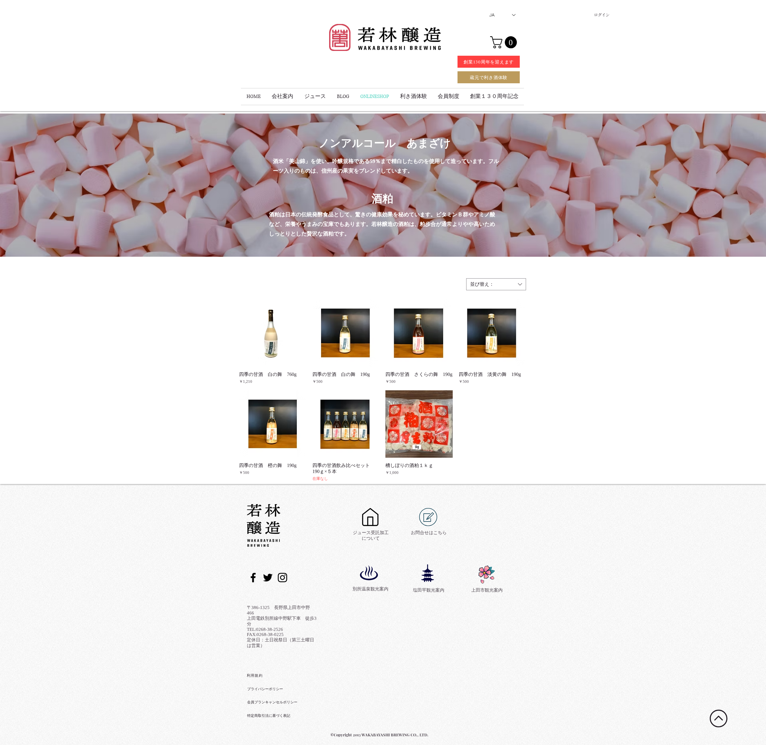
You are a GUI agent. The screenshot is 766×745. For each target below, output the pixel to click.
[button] (505, 42)
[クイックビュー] (272, 333)
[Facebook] (253, 577)
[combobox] (496, 284)
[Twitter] (268, 577)
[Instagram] (282, 577)
